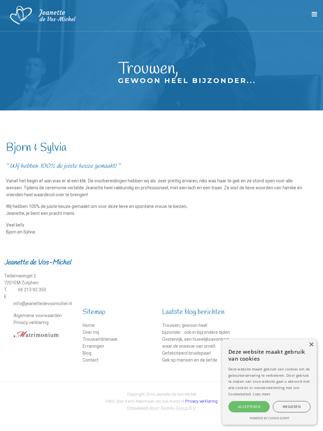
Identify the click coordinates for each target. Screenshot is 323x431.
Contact (90, 360)
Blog (87, 353)
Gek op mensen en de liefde (189, 360)
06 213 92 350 (32, 289)
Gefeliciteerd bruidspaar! (186, 353)
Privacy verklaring (31, 322)
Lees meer (261, 394)
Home (89, 325)
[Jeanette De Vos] (45, 15)
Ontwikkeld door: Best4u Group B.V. (161, 408)
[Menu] (314, 14)
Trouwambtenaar (100, 339)
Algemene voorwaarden (38, 315)
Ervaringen (93, 346)
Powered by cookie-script (269, 418)
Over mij (91, 332)
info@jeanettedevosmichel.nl (43, 303)
